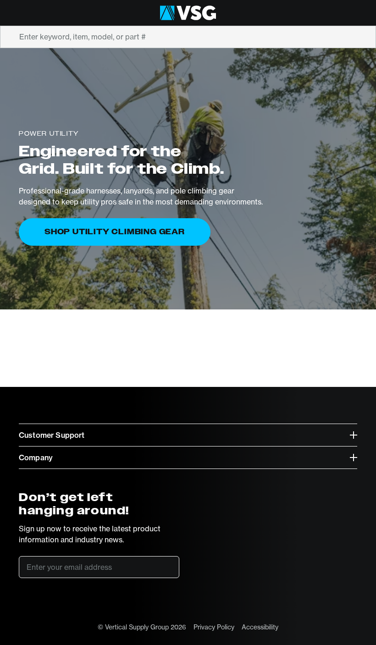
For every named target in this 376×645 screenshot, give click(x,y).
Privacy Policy (214, 627)
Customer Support (52, 435)
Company (36, 457)
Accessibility (260, 627)
